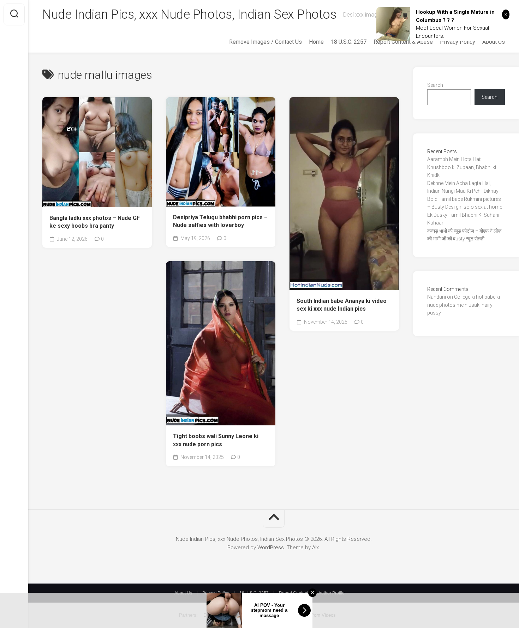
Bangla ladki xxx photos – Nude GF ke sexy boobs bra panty (94, 222)
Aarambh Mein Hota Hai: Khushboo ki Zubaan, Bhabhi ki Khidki (461, 167)
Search (435, 85)
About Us (493, 41)
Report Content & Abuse (403, 41)
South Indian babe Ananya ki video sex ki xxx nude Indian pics (342, 305)
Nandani (436, 297)
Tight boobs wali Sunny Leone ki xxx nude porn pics (215, 440)
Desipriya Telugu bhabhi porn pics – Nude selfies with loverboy (220, 221)
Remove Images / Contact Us (265, 41)
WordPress (270, 547)
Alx (315, 547)
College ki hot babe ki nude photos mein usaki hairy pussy (463, 305)
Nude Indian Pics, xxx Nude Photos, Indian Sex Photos (189, 14)
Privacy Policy (457, 41)
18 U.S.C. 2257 (348, 41)
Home (316, 41)
